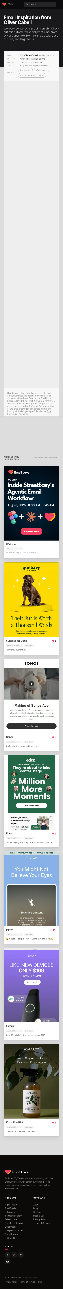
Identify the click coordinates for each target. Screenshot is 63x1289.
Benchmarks (10, 1226)
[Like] (54, 642)
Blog (35, 1208)
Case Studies (11, 1234)
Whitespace (41, 70)
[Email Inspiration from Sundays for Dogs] (31, 599)
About (36, 1204)
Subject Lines (11, 1219)
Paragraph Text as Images (32, 75)
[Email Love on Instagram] (21, 1255)
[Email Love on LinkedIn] (14, 1255)
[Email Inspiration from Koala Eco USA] (31, 1081)
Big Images (25, 70)
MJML (18, 565)
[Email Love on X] (7, 1255)
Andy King (23, 401)
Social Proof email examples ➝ (45, 457)
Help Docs (10, 1237)
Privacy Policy (39, 1219)
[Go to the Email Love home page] (4, 4)
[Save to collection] (48, 642)
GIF (25, 565)
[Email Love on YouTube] (7, 1261)
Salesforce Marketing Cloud (18, 951)
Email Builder (11, 1208)
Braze (9, 662)
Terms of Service (41, 1223)
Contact (37, 1212)
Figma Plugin (11, 1204)
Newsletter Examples (15, 1223)
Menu (11, 4)
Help (40, 1282)
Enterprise (10, 1212)
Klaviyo (9, 565)
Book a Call (38, 1215)
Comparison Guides (14, 1230)
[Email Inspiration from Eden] (31, 792)
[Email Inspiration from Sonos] (31, 696)
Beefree (18, 662)
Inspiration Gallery (13, 1215)
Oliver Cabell (31, 55)
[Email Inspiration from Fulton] (31, 888)
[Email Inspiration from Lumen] (31, 985)
